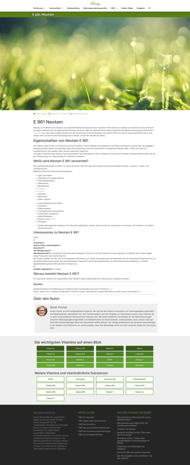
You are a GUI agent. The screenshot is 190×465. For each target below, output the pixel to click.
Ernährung (38, 8)
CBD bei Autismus (87, 424)
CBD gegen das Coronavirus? (92, 421)
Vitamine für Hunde (126, 429)
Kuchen (41, 191)
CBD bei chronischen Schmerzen (94, 428)
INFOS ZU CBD (86, 412)
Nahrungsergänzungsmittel (95, 8)
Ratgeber (141, 8)
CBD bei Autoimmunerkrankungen (94, 431)
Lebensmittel (55, 8)
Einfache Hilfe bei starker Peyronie (133, 452)
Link (111, 289)
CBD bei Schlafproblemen (90, 434)
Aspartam (37, 133)
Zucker (53, 219)
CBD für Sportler (86, 417)
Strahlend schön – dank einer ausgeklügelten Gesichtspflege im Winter (133, 440)
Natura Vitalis (127, 8)
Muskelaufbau (73, 8)
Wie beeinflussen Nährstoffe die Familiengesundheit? (132, 424)
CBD (113, 8)
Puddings (42, 189)
